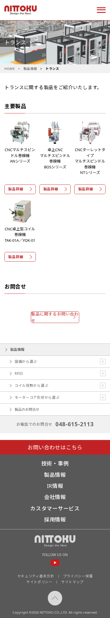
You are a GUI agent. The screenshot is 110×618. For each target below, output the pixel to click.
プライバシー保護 (78, 576)
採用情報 (55, 519)
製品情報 (30, 68)
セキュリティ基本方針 (35, 576)
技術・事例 (55, 463)
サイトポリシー (39, 581)
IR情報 (55, 485)
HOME (9, 68)
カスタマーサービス (54, 508)
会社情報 (55, 497)
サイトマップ (72, 581)
